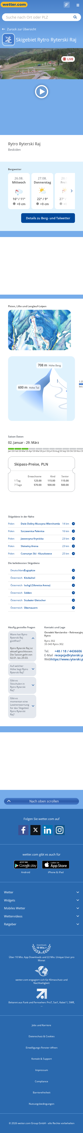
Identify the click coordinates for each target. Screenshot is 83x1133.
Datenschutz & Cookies (42, 1036)
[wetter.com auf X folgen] (35, 831)
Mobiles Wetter (14, 908)
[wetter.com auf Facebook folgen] (23, 830)
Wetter (8, 892)
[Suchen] (74, 17)
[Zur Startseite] (16, 4)
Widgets (9, 900)
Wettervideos (13, 916)
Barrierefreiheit (41, 1092)
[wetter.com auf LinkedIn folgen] (48, 830)
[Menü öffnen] (76, 4)
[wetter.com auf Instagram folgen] (60, 830)
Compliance (41, 1081)
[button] (41, 892)
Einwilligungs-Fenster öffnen (41, 1047)
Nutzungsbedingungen (41, 1104)
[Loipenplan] (39, 329)
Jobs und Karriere (41, 1025)
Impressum (41, 1070)
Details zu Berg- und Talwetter (48, 218)
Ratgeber (10, 924)
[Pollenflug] (67, 5)
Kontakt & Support (41, 1058)
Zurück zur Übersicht (21, 29)
